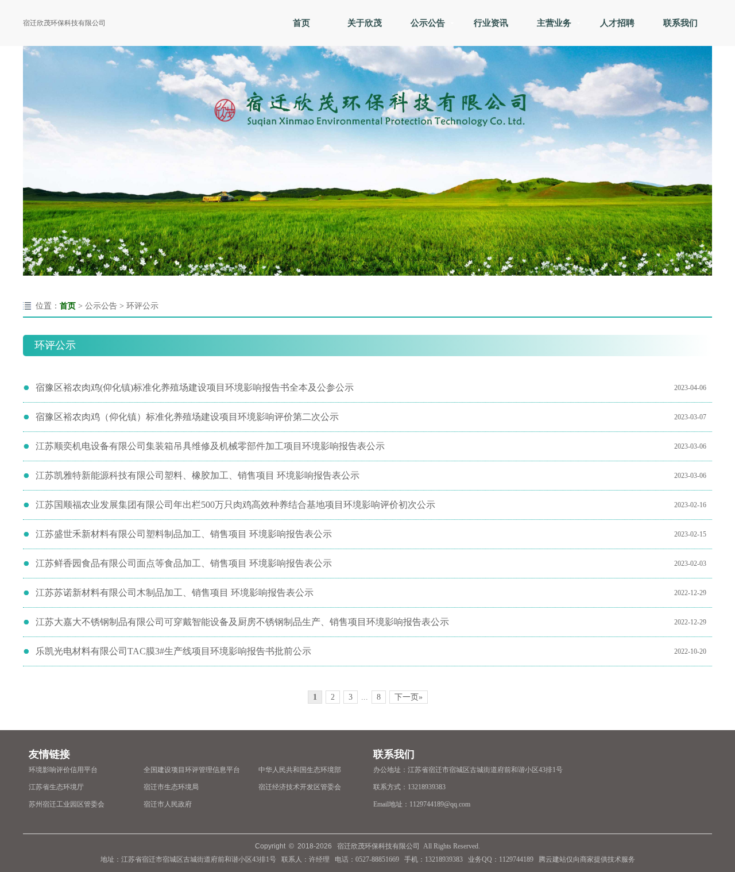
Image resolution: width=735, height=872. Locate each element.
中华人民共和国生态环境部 (299, 770)
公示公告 (428, 23)
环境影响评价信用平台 (63, 770)
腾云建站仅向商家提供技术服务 (587, 859)
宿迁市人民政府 (168, 804)
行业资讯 (491, 23)
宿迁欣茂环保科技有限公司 (64, 23)
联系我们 (680, 23)
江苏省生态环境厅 (56, 787)
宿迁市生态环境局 (171, 787)
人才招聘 (617, 23)
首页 (301, 23)
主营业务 (554, 23)
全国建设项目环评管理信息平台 (192, 770)
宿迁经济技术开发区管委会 (299, 787)
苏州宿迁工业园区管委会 (67, 804)
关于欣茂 (364, 23)
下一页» (408, 697)
